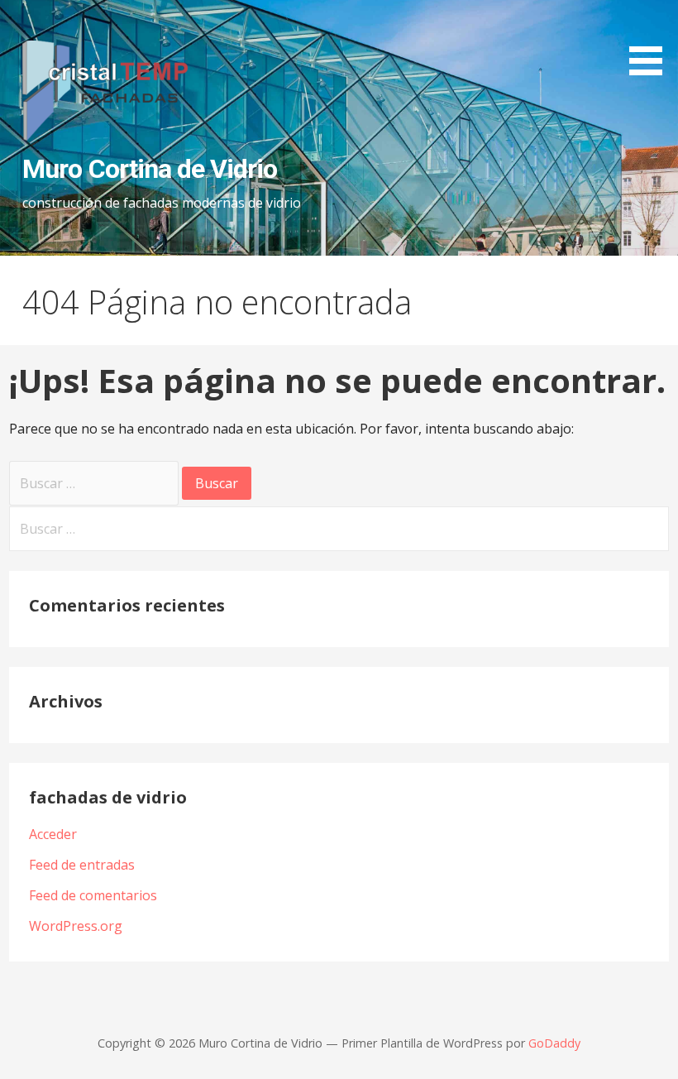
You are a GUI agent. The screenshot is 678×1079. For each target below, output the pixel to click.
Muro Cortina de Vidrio (149, 169)
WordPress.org (75, 926)
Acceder (53, 834)
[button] (651, 40)
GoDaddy (554, 1043)
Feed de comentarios (93, 895)
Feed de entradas (82, 865)
